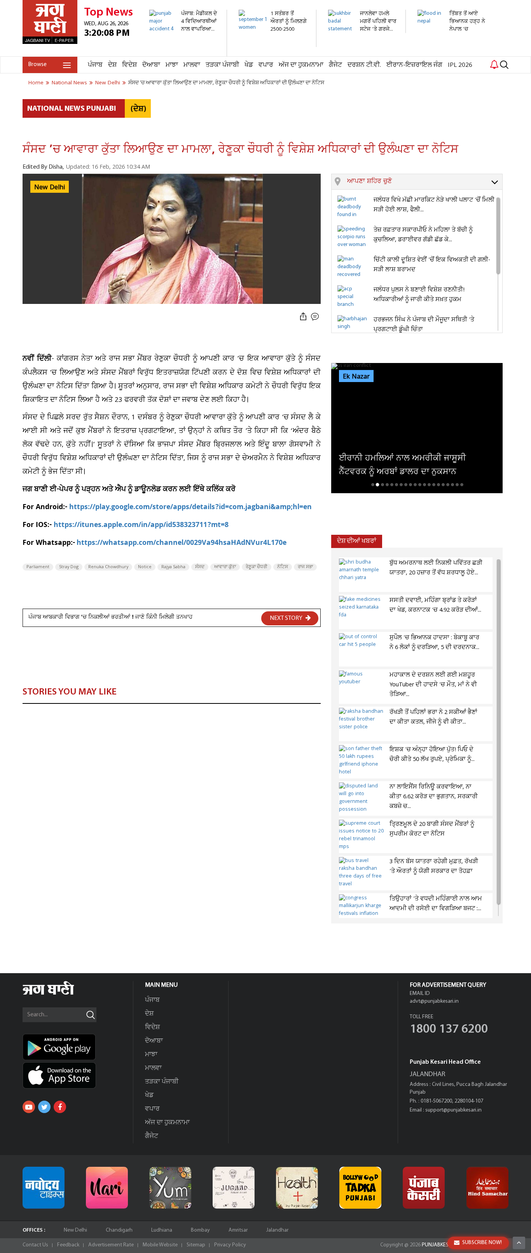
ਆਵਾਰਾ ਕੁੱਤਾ (225, 567)
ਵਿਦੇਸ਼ (129, 65)
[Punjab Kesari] (424, 1188)
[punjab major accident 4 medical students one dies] (183, 52)
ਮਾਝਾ (172, 65)
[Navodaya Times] (44, 1188)
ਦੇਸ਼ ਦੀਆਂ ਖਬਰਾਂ (356, 541)
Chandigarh (119, 1230)
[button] (424, 182)
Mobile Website (160, 1245)
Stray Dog (69, 567)
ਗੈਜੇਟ (335, 65)
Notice (145, 567)
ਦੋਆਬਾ (151, 65)
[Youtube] (29, 1107)
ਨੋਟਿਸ (282, 567)
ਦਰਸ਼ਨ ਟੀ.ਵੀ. (364, 65)
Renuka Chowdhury (108, 567)
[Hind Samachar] (487, 1188)
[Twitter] (44, 1107)
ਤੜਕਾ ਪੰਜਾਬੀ (222, 65)
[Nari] (107, 1188)
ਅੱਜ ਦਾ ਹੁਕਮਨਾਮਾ (301, 65)
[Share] (303, 317)
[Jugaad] (234, 1188)
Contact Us (35, 1245)
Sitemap (196, 1245)
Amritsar (238, 1230)
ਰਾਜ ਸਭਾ (305, 567)
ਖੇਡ (249, 65)
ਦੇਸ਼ (112, 65)
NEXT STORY (287, 618)
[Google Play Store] (78, 1047)
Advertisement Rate (111, 1245)
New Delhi (75, 1230)
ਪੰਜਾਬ (95, 65)
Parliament (37, 567)
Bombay (200, 1230)
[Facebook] (60, 1107)
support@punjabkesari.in (453, 1110)
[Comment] (316, 317)
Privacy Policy (230, 1245)
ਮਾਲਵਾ (191, 65)
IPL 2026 (460, 65)
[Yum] (170, 1188)
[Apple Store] (78, 1075)
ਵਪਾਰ (266, 65)
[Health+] (297, 1188)
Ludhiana (161, 1230)
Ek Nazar (356, 376)
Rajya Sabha (173, 567)
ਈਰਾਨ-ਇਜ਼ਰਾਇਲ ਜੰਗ (414, 65)
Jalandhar (277, 1230)
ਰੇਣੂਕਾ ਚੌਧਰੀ (256, 567)
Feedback (68, 1245)
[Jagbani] (59, 993)
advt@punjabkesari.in (434, 1001)
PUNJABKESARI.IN (442, 1245)
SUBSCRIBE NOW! (482, 1243)
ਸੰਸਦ (199, 567)
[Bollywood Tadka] (360, 1188)
